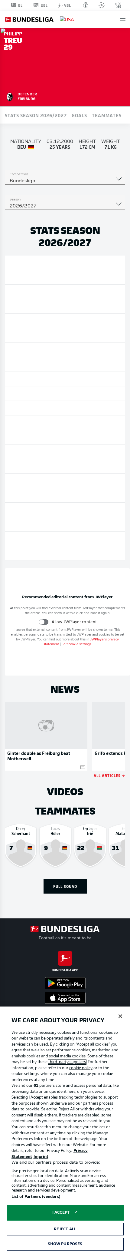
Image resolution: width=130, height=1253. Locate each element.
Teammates (107, 115)
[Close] (120, 1016)
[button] (122, 19)
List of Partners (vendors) (35, 1197)
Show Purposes (65, 1244)
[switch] (43, 622)
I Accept (61, 1213)
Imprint (41, 1157)
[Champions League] (102, 5)
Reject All (65, 1229)
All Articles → (109, 775)
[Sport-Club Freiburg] (10, 96)
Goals (79, 115)
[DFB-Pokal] (85, 5)
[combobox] (65, 181)
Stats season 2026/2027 (36, 115)
